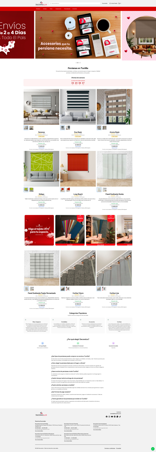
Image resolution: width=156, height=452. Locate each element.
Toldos (51, 8)
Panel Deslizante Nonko (114, 194)
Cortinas (44, 8)
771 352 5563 (74, 437)
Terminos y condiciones (109, 448)
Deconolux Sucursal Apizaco (100, 423)
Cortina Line (114, 293)
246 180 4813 (67, 427)
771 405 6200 (67, 437)
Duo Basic (78, 132)
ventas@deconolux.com (115, 413)
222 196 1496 (44, 427)
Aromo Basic (114, 132)
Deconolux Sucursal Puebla (41, 423)
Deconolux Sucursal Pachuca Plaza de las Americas (76, 433)
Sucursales (104, 3)
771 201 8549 (38, 436)
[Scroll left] (26, 230)
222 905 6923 (38, 427)
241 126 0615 (96, 426)
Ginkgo (41, 194)
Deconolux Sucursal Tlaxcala (71, 423)
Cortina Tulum (78, 293)
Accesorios (74, 8)
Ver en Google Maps (39, 430)
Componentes (58, 8)
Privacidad (118, 448)
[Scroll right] (129, 230)
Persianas (38, 8)
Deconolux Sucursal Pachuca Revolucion (44, 433)
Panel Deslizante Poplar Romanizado (42, 293)
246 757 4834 (74, 427)
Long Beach (78, 194)
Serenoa (41, 132)
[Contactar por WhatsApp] (153, 449)
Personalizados (67, 8)
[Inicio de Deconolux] (41, 3)
